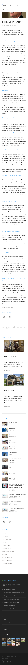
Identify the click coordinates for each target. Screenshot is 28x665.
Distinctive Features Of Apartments (15, 459)
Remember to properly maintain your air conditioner (17, 495)
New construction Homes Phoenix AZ (12, 599)
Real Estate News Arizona (9, 589)
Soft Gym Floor (13, 466)
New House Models (11, 390)
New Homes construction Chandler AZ (12, 602)
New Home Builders (7, 560)
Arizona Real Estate (7, 557)
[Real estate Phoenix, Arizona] (13, 7)
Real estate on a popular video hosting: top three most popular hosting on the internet (17, 487)
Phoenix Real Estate (7, 563)
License (5, 554)
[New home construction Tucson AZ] (4, 644)
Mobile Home (6, 536)
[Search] (24, 412)
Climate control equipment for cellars (16, 509)
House (4, 533)
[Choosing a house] (9, 644)
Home (5, 619)
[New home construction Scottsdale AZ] (18, 640)
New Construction (7, 539)
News (15, 25)
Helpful (11, 440)
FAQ (10, 434)
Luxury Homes (6, 545)
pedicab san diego (8, 623)
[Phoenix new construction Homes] (23, 640)
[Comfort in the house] (13, 644)
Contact (5, 626)
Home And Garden (7, 548)
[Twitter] (7, 317)
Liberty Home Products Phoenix (11, 596)
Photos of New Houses (13, 356)
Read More (7, 370)
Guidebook (12, 428)
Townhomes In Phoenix (8, 551)
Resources (12, 446)
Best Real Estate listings (9, 605)
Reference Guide (13, 422)
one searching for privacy (12, 132)
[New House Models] (14, 380)
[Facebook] (3, 317)
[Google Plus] (10, 317)
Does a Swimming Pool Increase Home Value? (14, 592)
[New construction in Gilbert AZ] (18, 644)
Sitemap (5, 629)
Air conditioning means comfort (15, 502)
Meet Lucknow (13, 453)
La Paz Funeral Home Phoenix (10, 609)
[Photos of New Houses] (14, 346)
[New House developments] (13, 640)
